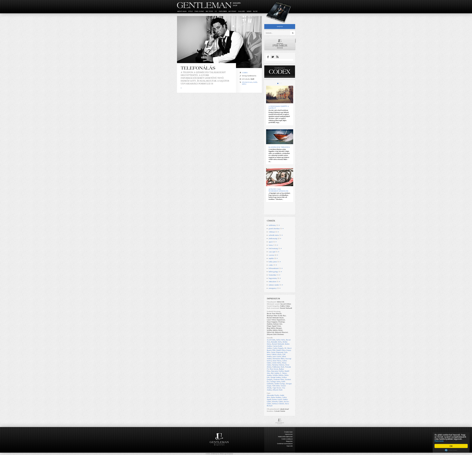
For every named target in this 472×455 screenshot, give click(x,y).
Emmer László (277, 399)
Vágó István (277, 388)
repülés (273, 258)
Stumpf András (276, 377)
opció (272, 242)
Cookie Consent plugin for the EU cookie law (451, 450)
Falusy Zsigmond (277, 352)
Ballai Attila (280, 340)
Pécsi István (274, 369)
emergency (274, 288)
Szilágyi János (275, 381)
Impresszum (289, 434)
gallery (241, 11)
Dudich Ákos (280, 350)
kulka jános (274, 262)
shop (279, 26)
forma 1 (273, 245)
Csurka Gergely (278, 348)
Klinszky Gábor (277, 401)
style (190, 11)
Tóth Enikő (276, 386)
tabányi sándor (275, 285)
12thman (273, 232)
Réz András (275, 373)
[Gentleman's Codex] (279, 71)
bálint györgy (275, 272)
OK (451, 446)
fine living (199, 11)
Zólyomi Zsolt (277, 390)
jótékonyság (274, 238)
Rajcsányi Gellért (277, 371)
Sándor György (279, 384)
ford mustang (275, 248)
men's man (181, 11)
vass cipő (273, 252)
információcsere (247, 82)
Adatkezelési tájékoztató (285, 436)
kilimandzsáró (275, 268)
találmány (274, 225)
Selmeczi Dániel (278, 404)
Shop (235, 5)
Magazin (237, 3)
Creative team (288, 432)
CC (216, 11)
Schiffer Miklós (278, 375)
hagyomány (274, 278)
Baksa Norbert (276, 397)
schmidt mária (275, 235)
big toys (209, 11)
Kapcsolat (290, 446)
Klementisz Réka (279, 358)
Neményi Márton (278, 365)
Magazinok (289, 441)
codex (272, 265)
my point (232, 11)
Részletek (439, 440)
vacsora (273, 255)
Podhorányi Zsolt (278, 367)
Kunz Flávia (277, 361)
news (249, 11)
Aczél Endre (271, 340)
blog (255, 11)
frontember (274, 275)
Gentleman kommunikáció (285, 443)
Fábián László (276, 354)
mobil (255, 82)
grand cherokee (275, 228)
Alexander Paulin (273, 395)
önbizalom (274, 282)
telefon (244, 84)
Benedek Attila (276, 342)
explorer (223, 11)
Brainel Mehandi (278, 344)
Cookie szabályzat (287, 439)
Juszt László (277, 356)
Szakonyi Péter (278, 379)
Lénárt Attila (276, 363)
